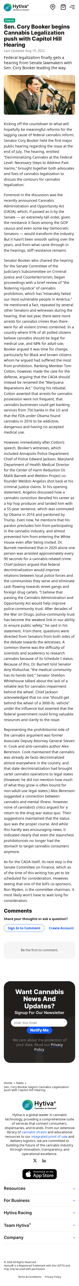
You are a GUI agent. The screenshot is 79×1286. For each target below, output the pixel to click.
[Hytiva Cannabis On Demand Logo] (19, 7)
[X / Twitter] (35, 1160)
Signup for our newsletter (39, 1013)
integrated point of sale (49, 1136)
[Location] (52, 7)
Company (13, 1237)
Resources (14, 1188)
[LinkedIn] (44, 1160)
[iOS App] (39, 1174)
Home (8, 1083)
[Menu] (73, 7)
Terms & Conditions (30, 1277)
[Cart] (63, 7)
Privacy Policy (53, 1277)
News (20, 1083)
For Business (17, 1200)
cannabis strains (34, 1132)
